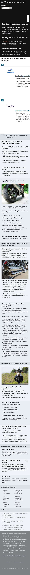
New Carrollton (18, 500)
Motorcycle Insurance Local (13, 3)
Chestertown (18, 490)
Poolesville (6, 504)
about (12, 562)
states (7, 562)
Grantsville (6, 498)
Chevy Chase (18, 492)
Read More (8, 33)
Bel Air (4, 492)
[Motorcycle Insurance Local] (2, 2)
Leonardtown (18, 498)
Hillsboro (5, 500)
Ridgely (5, 506)
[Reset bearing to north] (28, 20)
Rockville (17, 502)
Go (11, 8)
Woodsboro (17, 506)
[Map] (15, 16)
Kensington (17, 496)
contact (17, 562)
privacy (22, 562)
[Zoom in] (28, 16)
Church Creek (18, 493)
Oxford (5, 502)
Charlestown (6, 493)
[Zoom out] (28, 18)
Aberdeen (5, 490)
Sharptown (17, 504)
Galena (4, 496)
